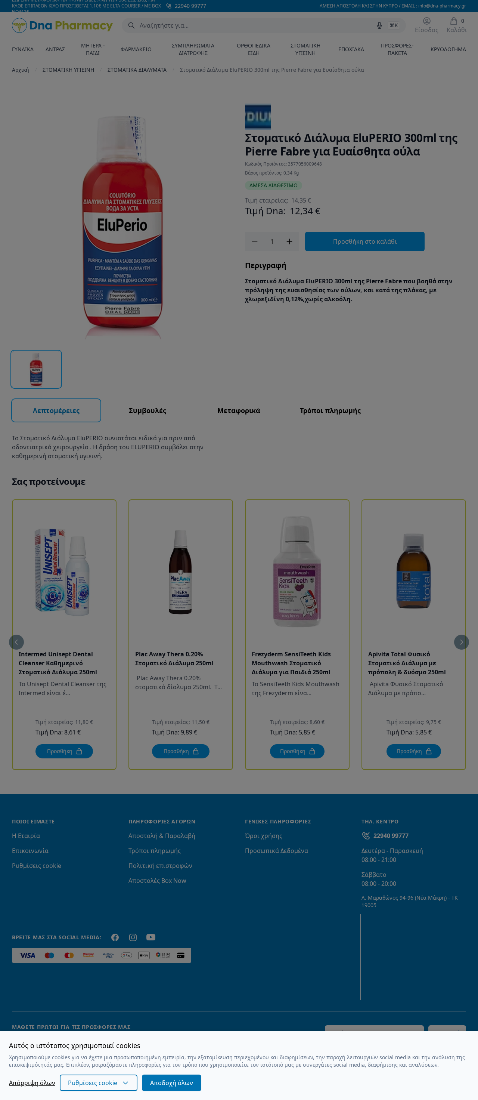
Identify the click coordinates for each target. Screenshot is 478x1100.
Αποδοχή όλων (171, 1083)
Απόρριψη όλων (32, 1083)
